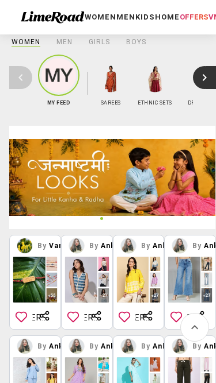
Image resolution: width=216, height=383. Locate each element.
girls (99, 42)
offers (194, 17)
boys (136, 42)
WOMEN (26, 42)
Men (64, 42)
